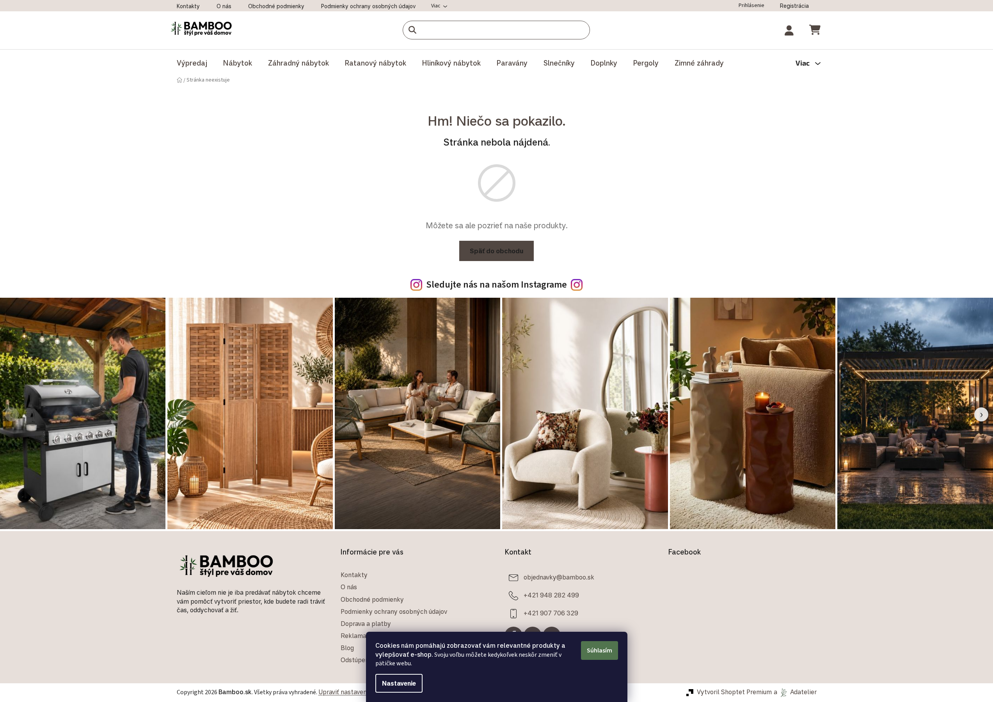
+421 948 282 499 (551, 595)
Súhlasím (599, 650)
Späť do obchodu (496, 251)
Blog (347, 648)
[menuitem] (192, 63)
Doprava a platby (366, 623)
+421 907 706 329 (551, 613)
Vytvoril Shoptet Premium (734, 692)
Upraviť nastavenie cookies (357, 692)
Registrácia (794, 5)
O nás (224, 6)
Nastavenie (399, 683)
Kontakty (188, 6)
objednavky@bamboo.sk (559, 577)
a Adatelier (795, 692)
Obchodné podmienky (276, 6)
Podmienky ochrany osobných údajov (368, 6)
